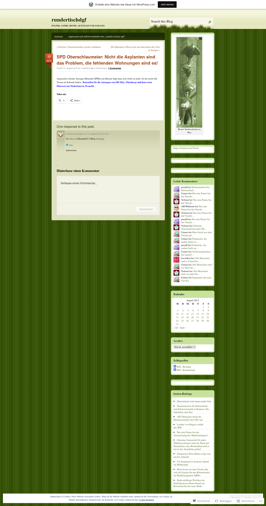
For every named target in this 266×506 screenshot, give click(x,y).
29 (202, 320)
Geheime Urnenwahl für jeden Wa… (194, 227)
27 (192, 320)
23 (207, 317)
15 (202, 313)
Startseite (58, 36)
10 (177, 313)
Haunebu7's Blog (87, 138)
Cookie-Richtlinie (146, 499)
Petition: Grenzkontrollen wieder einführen (79, 47)
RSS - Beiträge (184, 366)
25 (182, 320)
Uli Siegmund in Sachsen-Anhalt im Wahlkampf (191, 463)
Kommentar (146, 209)
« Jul (176, 327)
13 (192, 313)
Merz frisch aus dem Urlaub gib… (196, 234)
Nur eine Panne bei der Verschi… (196, 195)
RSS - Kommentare (186, 370)
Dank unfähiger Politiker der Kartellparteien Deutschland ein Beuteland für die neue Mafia (189, 483)
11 (182, 313)
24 (177, 320)
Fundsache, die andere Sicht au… (194, 240)
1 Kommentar (114, 68)
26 (187, 320)
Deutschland (101, 68)
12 (187, 313)
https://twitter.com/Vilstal (186, 148)
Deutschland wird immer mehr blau (194, 401)
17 (177, 317)
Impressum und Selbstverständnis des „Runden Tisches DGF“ (96, 36)
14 (197, 313)
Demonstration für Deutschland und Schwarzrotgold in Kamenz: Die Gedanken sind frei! (191, 409)
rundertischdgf (69, 19)
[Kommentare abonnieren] (175, 370)
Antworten (71, 150)
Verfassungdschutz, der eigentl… (196, 253)
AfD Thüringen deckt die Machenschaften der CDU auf (188, 418)
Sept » (183, 327)
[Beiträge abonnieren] (175, 366)
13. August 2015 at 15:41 (98, 133)
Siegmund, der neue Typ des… (196, 279)
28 (197, 320)
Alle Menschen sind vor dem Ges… (195, 259)
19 (187, 317)
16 (207, 313)
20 (192, 317)
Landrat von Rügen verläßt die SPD (188, 426)
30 (207, 320)
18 (182, 317)
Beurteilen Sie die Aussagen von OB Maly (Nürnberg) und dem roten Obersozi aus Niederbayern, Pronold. (104, 84)
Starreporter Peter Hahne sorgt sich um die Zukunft (192, 455)
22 (202, 317)
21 (197, 317)
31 (177, 324)
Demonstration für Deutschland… (195, 188)
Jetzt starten (167, 4)
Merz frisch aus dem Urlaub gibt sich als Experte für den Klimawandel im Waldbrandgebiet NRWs (192, 472)
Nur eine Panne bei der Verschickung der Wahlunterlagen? (191, 434)
